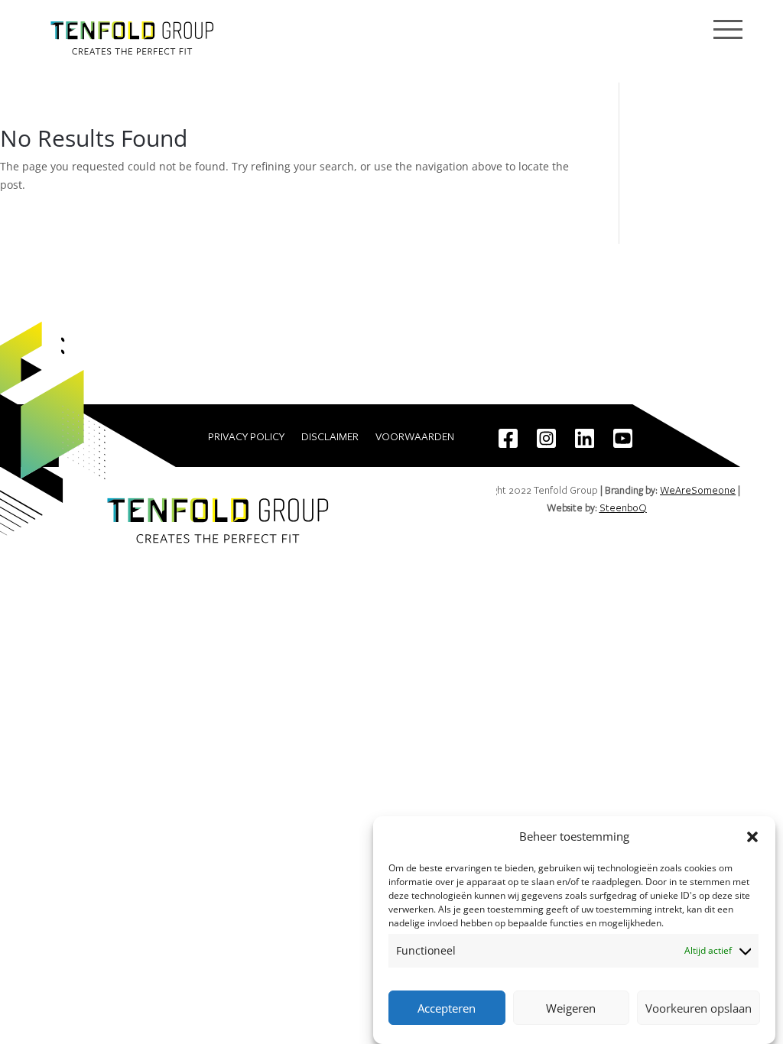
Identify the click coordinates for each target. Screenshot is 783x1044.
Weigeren (571, 1008)
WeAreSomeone (698, 490)
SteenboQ (623, 507)
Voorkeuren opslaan (698, 1008)
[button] (752, 837)
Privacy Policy (246, 437)
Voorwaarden (414, 437)
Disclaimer (330, 437)
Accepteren (446, 1008)
